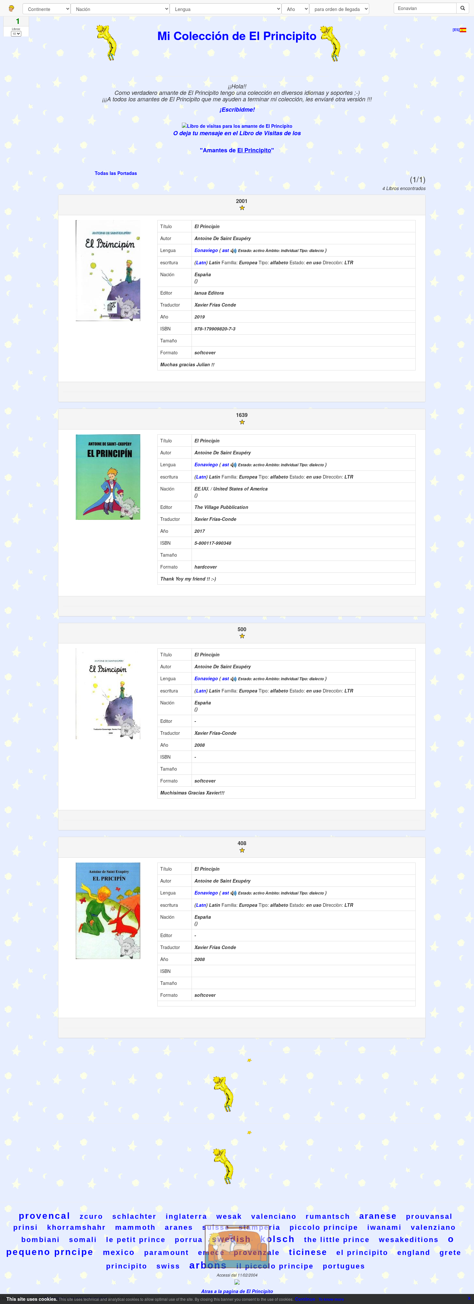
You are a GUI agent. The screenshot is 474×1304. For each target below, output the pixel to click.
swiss (168, 1266)
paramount (166, 1252)
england (413, 1252)
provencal (45, 1216)
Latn (201, 262)
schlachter (134, 1216)
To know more (331, 1299)
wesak (229, 1216)
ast (225, 250)
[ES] (456, 30)
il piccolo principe (275, 1266)
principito (126, 1266)
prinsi (25, 1227)
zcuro (91, 1216)
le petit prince (136, 1240)
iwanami (384, 1227)
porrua (189, 1240)
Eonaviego (206, 250)
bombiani (40, 1240)
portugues (344, 1266)
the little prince (337, 1240)
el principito (362, 1252)
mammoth (135, 1227)
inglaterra (186, 1216)
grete (450, 1252)
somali (83, 1240)
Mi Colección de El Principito (237, 35)
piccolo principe (324, 1227)
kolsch (277, 1239)
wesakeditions (409, 1240)
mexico (119, 1252)
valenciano (274, 1216)
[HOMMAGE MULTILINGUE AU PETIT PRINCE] (233, 250)
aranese (378, 1216)
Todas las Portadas (116, 173)
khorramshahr (76, 1227)
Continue (305, 1299)
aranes (179, 1227)
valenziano (433, 1227)
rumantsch (328, 1216)
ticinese (308, 1252)
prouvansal (429, 1216)
